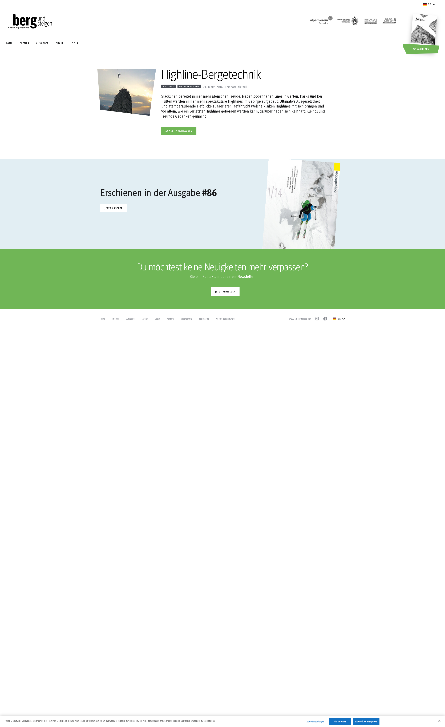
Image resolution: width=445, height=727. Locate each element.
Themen (115, 318)
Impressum (204, 318)
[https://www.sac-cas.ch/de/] (347, 21)
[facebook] (325, 319)
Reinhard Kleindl (236, 86)
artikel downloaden (178, 131)
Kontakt (170, 318)
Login (157, 318)
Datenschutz (186, 318)
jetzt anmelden (225, 291)
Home (102, 318)
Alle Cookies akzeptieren (366, 721)
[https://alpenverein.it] (389, 22)
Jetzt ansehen (113, 208)
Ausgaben (131, 318)
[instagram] (317, 319)
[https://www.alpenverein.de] (371, 21)
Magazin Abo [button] (421, 49)
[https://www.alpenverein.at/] (321, 21)
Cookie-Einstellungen (226, 318)
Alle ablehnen (340, 721)
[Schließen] (439, 721)
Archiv (145, 318)
